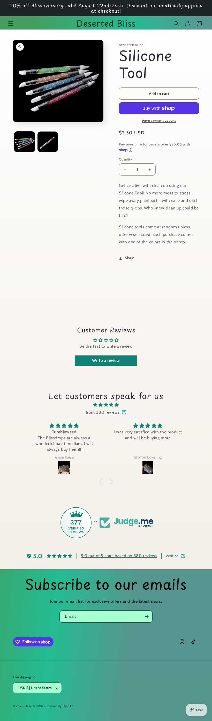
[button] (11, 23)
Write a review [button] (106, 360)
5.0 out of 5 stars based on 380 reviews (119, 555)
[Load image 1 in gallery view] (24, 142)
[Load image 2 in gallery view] (47, 142)
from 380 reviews (103, 412)
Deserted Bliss (35, 706)
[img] (106, 405)
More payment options (159, 120)
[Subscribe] (146, 616)
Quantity (125, 159)
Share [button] (129, 258)
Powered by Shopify (59, 706)
